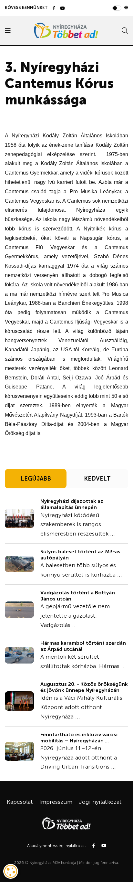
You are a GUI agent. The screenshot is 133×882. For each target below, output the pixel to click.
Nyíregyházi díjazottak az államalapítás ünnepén (71, 504)
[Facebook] (54, 8)
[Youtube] (62, 8)
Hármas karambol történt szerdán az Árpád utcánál (83, 646)
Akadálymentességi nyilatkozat (56, 845)
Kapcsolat (20, 801)
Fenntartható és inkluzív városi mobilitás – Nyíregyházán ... (79, 737)
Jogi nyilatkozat (100, 801)
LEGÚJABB (36, 478)
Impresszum (55, 801)
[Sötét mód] (126, 8)
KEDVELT (97, 478)
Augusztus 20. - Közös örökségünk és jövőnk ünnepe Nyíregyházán (84, 687)
